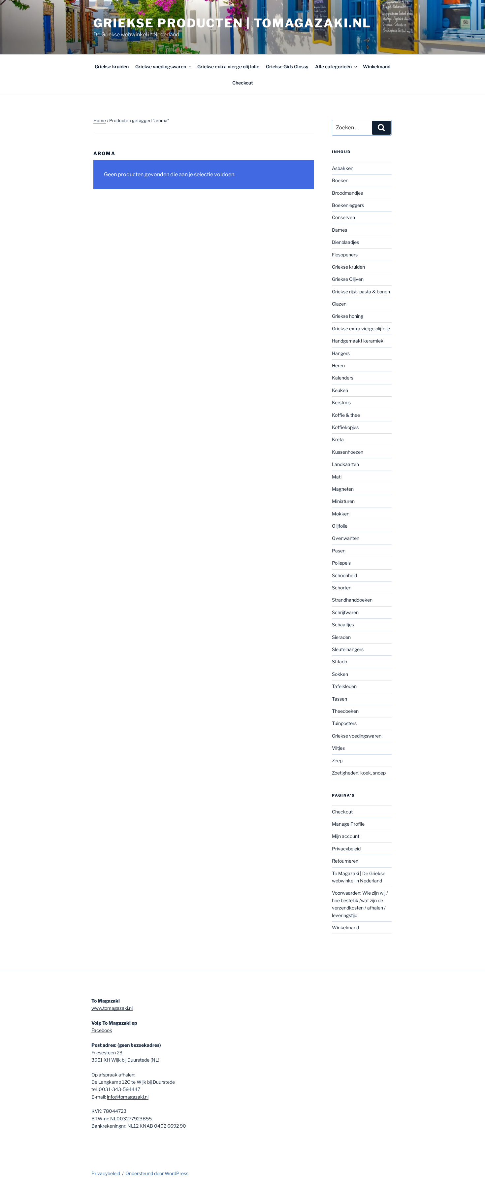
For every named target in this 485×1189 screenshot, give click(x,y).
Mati (336, 476)
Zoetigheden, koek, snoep (359, 773)
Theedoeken (345, 711)
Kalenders (342, 377)
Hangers (341, 353)
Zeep (337, 760)
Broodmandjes (347, 193)
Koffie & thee (346, 415)
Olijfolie (339, 526)
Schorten (341, 587)
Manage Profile (348, 824)
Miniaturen (343, 501)
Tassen (339, 699)
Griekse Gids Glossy (287, 66)
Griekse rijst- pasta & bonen (361, 291)
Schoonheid (344, 575)
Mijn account (345, 836)
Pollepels (341, 563)
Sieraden (341, 637)
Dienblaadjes (345, 242)
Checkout (242, 82)
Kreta (338, 439)
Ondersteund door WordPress (156, 1173)
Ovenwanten (345, 538)
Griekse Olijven (348, 279)
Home (99, 120)
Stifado (339, 661)
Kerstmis (341, 402)
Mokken (340, 513)
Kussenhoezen (347, 452)
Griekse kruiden (112, 66)
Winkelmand (376, 66)
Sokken (340, 674)
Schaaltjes (343, 624)
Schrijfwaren (345, 612)
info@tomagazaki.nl (127, 1097)
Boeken (340, 180)
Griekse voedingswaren (160, 66)
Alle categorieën (333, 66)
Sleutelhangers (348, 649)
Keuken (340, 390)
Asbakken (342, 168)
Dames (339, 230)
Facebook (101, 1030)
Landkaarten (345, 464)
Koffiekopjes (345, 427)
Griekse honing (347, 316)
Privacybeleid (346, 848)
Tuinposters (344, 723)
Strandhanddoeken (352, 600)
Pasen (338, 550)
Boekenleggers (348, 205)
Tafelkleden (344, 686)
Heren (338, 365)
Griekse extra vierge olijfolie (228, 66)
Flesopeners (345, 254)
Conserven (343, 217)
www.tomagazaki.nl (112, 1008)
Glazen (339, 304)
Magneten (343, 489)
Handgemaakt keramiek (357, 341)
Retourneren (345, 861)
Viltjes (338, 748)
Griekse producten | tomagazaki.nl (232, 23)
